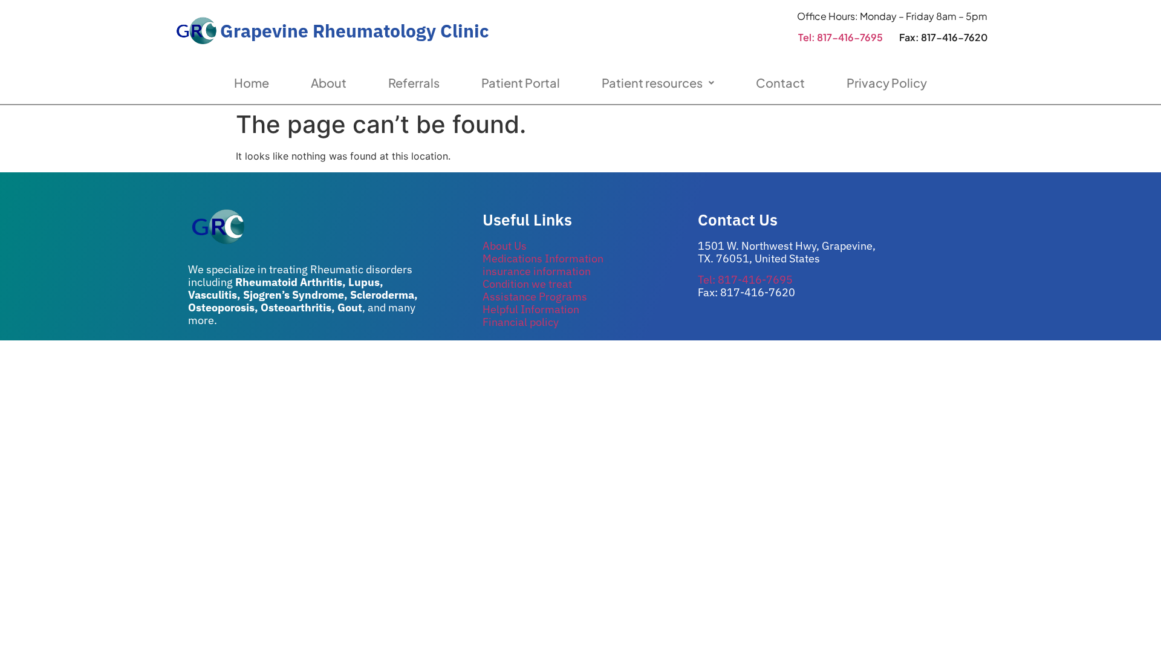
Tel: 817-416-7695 (840, 37)
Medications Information (543, 258)
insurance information (537, 271)
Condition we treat (527, 284)
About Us (505, 246)
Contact (780, 82)
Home (251, 82)
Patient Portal (520, 82)
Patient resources (652, 82)
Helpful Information (531, 309)
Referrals (414, 82)
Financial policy (521, 322)
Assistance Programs (535, 297)
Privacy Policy (887, 82)
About (328, 82)
